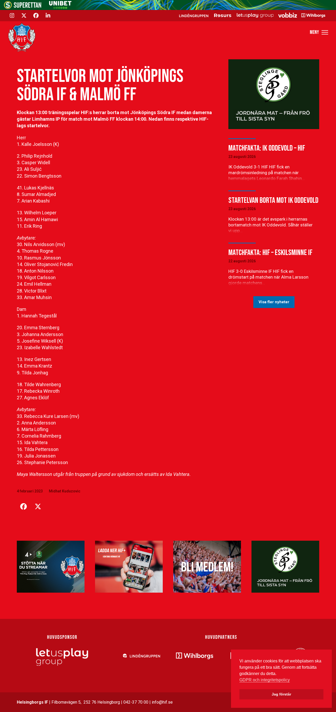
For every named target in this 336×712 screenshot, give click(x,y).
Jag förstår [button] (281, 694)
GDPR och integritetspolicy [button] (264, 680)
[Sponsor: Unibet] (60, 7)
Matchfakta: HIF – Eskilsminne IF (270, 252)
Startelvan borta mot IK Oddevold (273, 200)
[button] (319, 32)
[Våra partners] (251, 15)
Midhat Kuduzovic (64, 491)
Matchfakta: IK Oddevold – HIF (266, 148)
